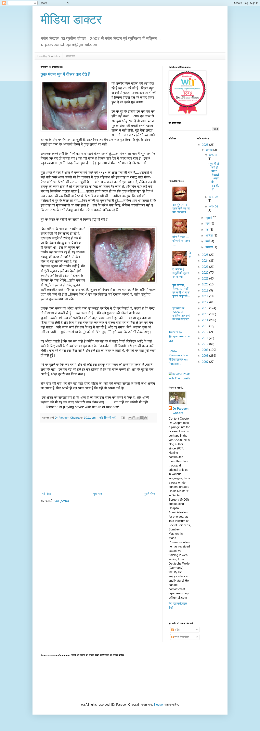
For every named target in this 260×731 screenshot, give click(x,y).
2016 (205, 308)
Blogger (159, 704)
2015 (205, 314)
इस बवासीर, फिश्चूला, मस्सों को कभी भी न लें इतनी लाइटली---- (181, 292)
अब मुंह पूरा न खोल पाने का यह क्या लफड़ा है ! (181, 208)
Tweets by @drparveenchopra (179, 336)
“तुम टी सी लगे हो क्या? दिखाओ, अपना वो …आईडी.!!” (213, 176)
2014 (205, 320)
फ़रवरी (209, 247)
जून (208, 223)
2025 (205, 254)
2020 (205, 284)
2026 (205, 144)
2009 (205, 349)
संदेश (177, 630)
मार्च (208, 241)
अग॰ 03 (213, 206)
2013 (205, 326)
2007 (205, 361)
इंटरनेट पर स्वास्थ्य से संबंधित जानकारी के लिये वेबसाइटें (181, 314)
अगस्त (209, 149)
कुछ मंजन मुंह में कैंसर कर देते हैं (65, 74)
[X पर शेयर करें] (138, 418)
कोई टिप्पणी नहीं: (108, 417)
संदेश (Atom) (61, 501)
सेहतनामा (70, 56)
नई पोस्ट (46, 493)
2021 (205, 278)
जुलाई (209, 217)
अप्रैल (209, 235)
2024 (205, 260)
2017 (205, 302)
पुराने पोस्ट (149, 493)
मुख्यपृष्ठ (97, 493)
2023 (205, 266)
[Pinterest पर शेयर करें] (145, 418)
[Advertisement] (98, 457)
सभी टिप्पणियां (181, 637)
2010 (205, 344)
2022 (205, 272)
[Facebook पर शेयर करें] (142, 418)
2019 (205, 290)
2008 (205, 355)
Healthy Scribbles (48, 56)
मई (207, 229)
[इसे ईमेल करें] (130, 418)
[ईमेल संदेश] (123, 417)
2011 (205, 338)
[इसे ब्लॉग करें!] (134, 418)
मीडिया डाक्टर (71, 19)
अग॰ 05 (213, 197)
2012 (205, 332)
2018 (205, 296)
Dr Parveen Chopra (180, 411)
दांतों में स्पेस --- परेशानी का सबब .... (181, 240)
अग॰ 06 (213, 155)
